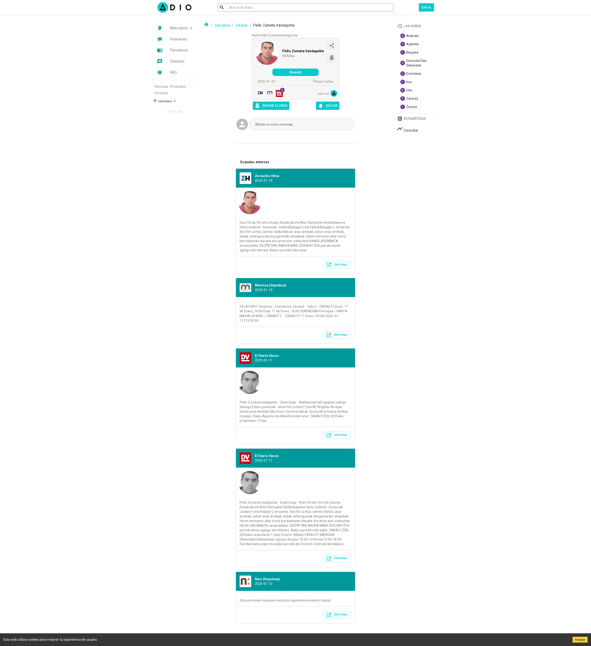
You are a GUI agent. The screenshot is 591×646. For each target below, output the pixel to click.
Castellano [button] (164, 101)
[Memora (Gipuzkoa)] (268, 93)
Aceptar (580, 639)
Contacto (161, 93)
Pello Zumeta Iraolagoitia (303, 51)
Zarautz (241, 25)
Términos (161, 86)
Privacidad (178, 86)
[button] (175, 28)
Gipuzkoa (222, 25)
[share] (331, 45)
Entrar (426, 7)
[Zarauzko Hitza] (258, 93)
